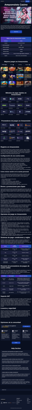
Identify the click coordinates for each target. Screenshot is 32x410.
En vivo (11, 64)
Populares (3, 64)
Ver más (16, 342)
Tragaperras (27, 64)
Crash (19, 64)
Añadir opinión (27, 326)
